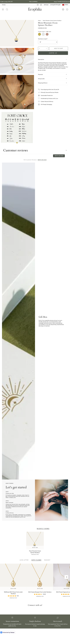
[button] (7, 9)
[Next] (66, 577)
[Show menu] (3, 9)
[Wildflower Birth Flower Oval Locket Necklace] (13, 577)
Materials (40, 74)
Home (39, 20)
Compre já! (53, 53)
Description (41, 59)
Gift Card (46, 4)
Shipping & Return (42, 83)
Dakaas (12, 632)
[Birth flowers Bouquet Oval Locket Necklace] (40, 577)
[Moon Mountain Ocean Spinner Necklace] (35, 540)
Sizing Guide (41, 78)
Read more (42, 70)
